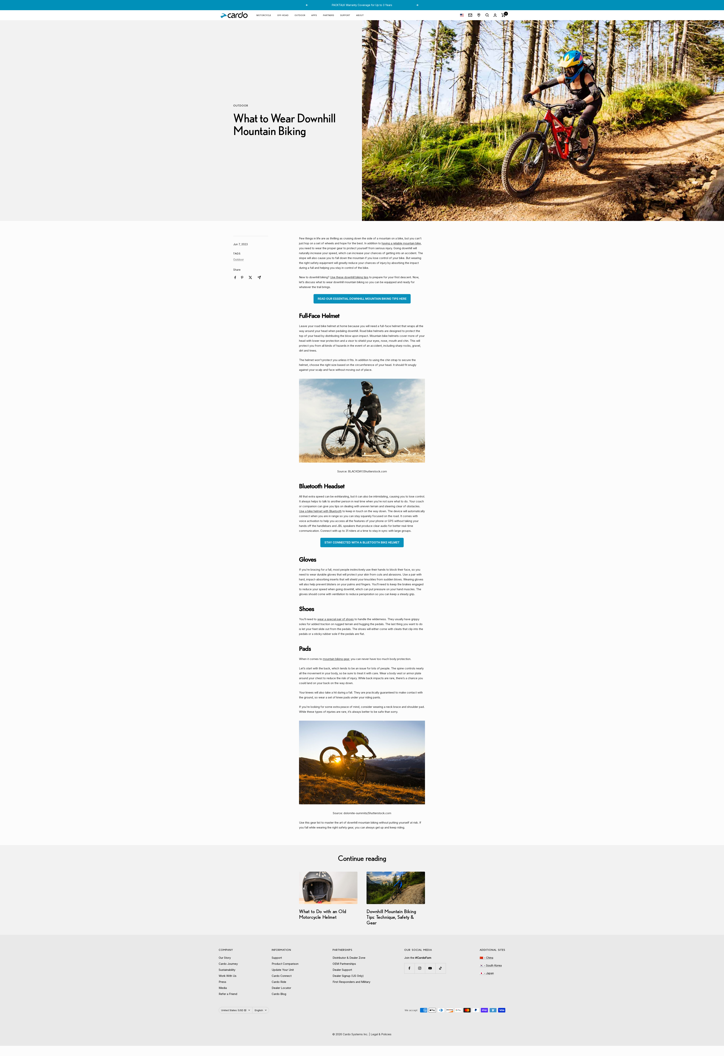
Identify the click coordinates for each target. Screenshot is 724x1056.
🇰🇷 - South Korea (491, 965)
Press (222, 982)
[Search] (487, 15)
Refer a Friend (228, 994)
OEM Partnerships (344, 964)
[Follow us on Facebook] (409, 968)
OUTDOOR (300, 15)
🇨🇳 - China (486, 957)
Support (345, 15)
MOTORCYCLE (263, 15)
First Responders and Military (351, 982)
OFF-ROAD (282, 15)
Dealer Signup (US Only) (348, 976)
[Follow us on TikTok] (440, 968)
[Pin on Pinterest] (242, 277)
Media (223, 988)
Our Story (225, 957)
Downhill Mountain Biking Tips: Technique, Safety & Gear (391, 917)
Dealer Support (342, 970)
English (259, 1010)
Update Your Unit (283, 970)
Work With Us (227, 976)
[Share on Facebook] (235, 277)
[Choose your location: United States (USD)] (462, 15)
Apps (314, 15)
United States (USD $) (233, 1010)
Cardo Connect (281, 976)
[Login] (495, 15)
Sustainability (227, 970)
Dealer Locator (281, 988)
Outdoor (240, 105)
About (360, 15)
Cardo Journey (228, 964)
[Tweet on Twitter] (250, 277)
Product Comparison (285, 964)
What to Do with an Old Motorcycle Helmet (322, 914)
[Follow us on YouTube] (430, 968)
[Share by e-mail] (259, 277)
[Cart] (503, 15)
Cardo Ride (279, 982)
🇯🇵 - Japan (487, 973)
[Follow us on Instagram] (420, 968)
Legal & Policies (381, 1034)
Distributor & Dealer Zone (349, 957)
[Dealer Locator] (479, 15)
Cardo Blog (279, 994)
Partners (328, 15)
